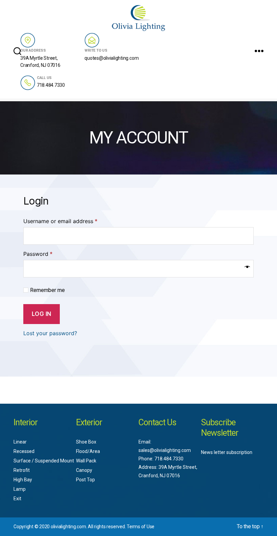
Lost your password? (50, 333)
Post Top (85, 479)
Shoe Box (86, 442)
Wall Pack (86, 460)
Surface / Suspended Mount (44, 460)
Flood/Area (88, 451)
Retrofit (22, 470)
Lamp (20, 489)
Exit (17, 498)
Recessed (24, 451)
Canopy (84, 470)
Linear (20, 442)
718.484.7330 (51, 85)
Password (37, 253)
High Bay (23, 479)
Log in (41, 314)
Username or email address (60, 221)
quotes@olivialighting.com (111, 58)
